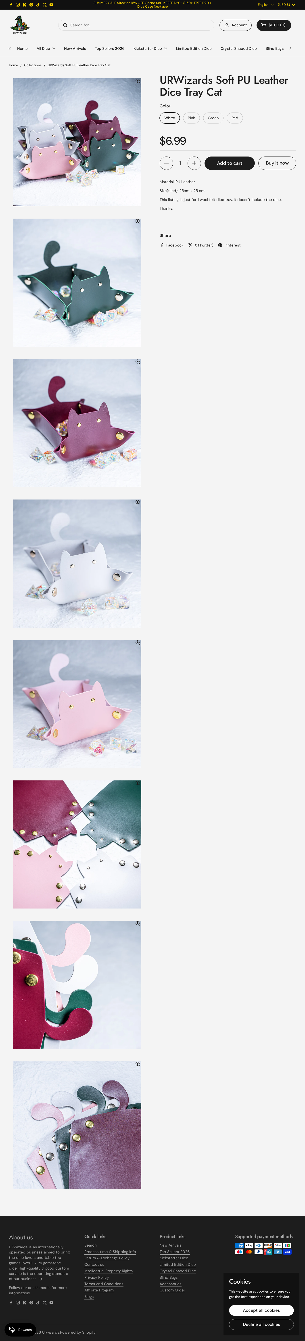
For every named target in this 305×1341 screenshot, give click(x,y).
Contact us (94, 1264)
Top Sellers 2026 (175, 1251)
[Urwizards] (20, 25)
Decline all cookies (261, 1324)
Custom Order (172, 1290)
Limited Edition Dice (178, 1264)
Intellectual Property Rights (108, 1270)
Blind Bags (169, 1277)
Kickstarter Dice (174, 1257)
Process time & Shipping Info (110, 1251)
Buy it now (277, 163)
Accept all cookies (261, 1310)
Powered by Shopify (78, 1332)
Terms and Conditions (103, 1283)
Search (90, 1245)
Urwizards (50, 1332)
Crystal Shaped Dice (178, 1270)
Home (13, 65)
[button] (274, 25)
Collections (33, 65)
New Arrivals (171, 1245)
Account (239, 25)
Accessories (171, 1283)
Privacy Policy (96, 1277)
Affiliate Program (99, 1290)
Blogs (89, 1296)
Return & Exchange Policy (107, 1257)
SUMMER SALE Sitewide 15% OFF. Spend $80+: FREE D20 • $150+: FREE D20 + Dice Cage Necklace (152, 4)
